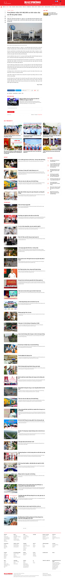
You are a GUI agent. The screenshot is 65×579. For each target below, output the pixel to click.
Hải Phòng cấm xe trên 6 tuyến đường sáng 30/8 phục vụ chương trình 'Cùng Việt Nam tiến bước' (30, 485)
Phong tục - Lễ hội (16, 553)
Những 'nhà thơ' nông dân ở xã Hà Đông (26, 474)
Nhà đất (5, 544)
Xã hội (10, 6)
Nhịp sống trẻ (6, 554)
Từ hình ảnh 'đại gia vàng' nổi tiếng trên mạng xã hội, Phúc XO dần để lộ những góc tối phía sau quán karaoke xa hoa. (31, 239)
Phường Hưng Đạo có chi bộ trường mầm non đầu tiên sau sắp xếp (31, 453)
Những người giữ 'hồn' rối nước (24, 312)
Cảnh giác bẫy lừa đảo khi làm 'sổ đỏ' (26, 441)
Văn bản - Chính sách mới (55, 562)
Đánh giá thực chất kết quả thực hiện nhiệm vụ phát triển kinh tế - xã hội (52, 136)
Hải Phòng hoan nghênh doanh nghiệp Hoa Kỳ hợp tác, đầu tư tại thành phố (54, 175)
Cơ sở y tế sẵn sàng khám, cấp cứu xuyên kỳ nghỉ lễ (29, 226)
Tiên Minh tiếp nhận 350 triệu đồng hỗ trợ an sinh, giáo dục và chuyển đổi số (31, 496)
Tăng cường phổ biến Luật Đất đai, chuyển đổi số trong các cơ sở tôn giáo (31, 410)
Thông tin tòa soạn (45, 573)
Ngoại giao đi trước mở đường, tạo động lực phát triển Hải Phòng (54, 192)
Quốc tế (42, 6)
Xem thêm (24, 528)
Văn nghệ (39, 6)
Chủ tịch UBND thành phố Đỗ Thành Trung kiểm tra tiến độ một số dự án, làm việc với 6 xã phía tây (55, 165)
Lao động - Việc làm (26, 536)
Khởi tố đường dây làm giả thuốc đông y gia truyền (29, 366)
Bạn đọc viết (25, 553)
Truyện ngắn (25, 544)
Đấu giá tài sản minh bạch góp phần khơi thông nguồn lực (30, 280)
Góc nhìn (13, 6)
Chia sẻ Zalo (19, 90)
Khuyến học (44, 536)
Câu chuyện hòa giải (55, 565)
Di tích (14, 554)
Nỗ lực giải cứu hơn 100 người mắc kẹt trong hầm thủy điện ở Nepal (31, 259)
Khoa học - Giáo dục (19, 6)
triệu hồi (20, 93)
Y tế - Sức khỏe (25, 535)
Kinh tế (7, 6)
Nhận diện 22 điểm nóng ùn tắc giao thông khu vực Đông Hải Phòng (31, 192)
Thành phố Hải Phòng (55, 544)
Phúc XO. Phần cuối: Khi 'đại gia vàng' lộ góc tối (28, 237)
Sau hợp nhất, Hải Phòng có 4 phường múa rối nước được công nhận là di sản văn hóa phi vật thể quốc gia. (31, 314)
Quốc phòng (5, 541)
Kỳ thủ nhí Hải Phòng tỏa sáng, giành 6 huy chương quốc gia (31, 420)
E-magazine (56, 4)
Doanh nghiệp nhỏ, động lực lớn (25, 355)
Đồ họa (53, 552)
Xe (33, 560)
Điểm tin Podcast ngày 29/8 (24, 204)
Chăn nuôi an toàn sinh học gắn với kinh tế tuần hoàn (29, 290)
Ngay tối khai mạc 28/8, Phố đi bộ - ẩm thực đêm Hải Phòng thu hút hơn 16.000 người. (31, 161)
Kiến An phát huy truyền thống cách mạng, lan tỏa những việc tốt (31, 378)
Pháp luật (24, 6)
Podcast (59, 4)
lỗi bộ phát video (15, 93)
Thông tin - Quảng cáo (46, 560)
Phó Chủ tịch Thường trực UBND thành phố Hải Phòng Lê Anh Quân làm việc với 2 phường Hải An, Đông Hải (13, 152)
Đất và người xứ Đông (17, 552)
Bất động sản (29, 6)
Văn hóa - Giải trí (34, 6)
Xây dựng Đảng (6, 536)
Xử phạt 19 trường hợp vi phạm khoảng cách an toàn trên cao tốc (31, 431)
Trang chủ (8, 10)
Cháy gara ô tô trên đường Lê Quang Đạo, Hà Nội (28, 323)
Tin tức (5, 535)
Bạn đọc (24, 552)
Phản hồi (24, 554)
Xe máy (34, 562)
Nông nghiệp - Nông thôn (17, 536)
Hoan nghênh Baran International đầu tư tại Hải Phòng (55, 183)
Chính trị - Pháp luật (16, 561)
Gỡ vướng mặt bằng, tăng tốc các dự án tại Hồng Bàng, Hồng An (12, 136)
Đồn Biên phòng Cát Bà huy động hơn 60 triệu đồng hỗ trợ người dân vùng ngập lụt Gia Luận (30, 517)
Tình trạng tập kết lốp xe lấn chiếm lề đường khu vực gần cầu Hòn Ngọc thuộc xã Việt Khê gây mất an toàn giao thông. (31, 336)
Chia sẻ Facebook (11, 90)
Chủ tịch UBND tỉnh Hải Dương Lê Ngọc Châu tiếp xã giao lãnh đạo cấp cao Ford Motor (53, 14)
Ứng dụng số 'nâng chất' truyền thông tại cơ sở (28, 170)
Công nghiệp (15, 535)
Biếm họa (24, 550)
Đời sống (56, 6)
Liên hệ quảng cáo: (45, 575)
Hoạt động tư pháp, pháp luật (56, 563)
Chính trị (4, 6)
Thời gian (35, 114)
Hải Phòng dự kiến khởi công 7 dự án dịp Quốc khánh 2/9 (32, 152)
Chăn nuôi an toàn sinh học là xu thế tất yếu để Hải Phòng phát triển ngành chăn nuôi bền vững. (31, 293)
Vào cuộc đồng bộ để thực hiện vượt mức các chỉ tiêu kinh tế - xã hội (32, 136)
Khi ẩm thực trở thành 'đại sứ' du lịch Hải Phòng (28, 344)
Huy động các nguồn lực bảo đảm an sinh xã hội (28, 215)
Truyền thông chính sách (55, 564)
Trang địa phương (47, 6)
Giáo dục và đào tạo (45, 535)
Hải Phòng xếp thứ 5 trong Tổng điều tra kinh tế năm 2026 (54, 170)
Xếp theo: (32, 114)
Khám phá (34, 553)
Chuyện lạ (34, 554)
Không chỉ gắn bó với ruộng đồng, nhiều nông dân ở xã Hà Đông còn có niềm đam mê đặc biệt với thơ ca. (31, 476)
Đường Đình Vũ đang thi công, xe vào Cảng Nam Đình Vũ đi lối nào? (31, 388)
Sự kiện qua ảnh (45, 552)
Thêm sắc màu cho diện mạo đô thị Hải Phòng (28, 181)
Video (53, 4)
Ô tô (33, 561)
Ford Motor (10, 93)
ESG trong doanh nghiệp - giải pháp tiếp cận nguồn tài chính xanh (31, 464)
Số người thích (40, 114)
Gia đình (5, 553)
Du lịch (34, 552)
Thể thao (52, 6)
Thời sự (24, 562)
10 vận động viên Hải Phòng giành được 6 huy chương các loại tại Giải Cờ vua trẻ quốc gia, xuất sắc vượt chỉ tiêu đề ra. (31, 422)
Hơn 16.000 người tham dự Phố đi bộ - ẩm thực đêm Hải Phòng (31, 159)
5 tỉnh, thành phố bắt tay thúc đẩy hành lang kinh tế (51, 152)
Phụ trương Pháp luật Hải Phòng (56, 561)
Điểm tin (24, 561)
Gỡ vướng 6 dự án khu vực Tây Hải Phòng (54, 161)
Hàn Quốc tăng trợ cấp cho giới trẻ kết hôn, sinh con (29, 506)
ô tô (22, 93)
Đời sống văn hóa (16, 544)
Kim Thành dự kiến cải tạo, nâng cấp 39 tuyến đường (29, 269)
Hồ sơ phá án (54, 536)
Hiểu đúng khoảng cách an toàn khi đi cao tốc (29, 301)
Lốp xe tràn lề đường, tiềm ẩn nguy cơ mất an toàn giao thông (31, 334)
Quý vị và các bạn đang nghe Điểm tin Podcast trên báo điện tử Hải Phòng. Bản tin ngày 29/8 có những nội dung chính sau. (31, 207)
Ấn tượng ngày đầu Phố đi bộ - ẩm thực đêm (28, 247)
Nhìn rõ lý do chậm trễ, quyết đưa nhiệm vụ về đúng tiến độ (55, 188)
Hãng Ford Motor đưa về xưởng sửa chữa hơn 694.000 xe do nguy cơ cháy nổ (29, 99)
